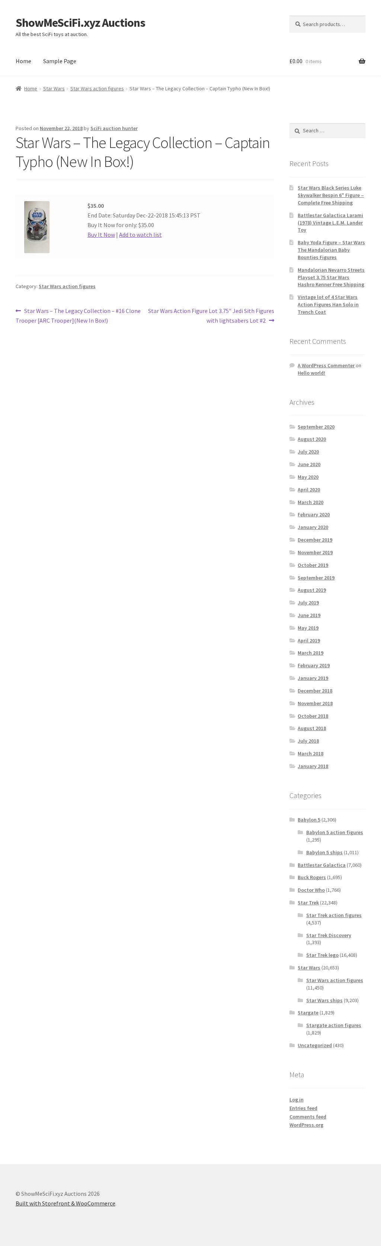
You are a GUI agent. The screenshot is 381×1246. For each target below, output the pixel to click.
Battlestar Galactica (322, 865)
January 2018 (313, 766)
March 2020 (310, 502)
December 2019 (315, 539)
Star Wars (54, 88)
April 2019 (309, 640)
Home (23, 61)
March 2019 (310, 652)
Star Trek (308, 902)
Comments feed (307, 1116)
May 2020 (308, 477)
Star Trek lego (322, 955)
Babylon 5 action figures (334, 832)
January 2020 (313, 527)
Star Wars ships (324, 1000)
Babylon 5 (309, 819)
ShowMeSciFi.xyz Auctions (80, 22)
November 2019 (315, 552)
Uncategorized (315, 1045)
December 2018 (315, 690)
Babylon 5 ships (324, 852)
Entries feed (303, 1108)
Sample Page (59, 61)
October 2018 (313, 716)
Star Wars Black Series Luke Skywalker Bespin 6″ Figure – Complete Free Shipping (331, 195)
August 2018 (312, 728)
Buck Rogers (312, 877)
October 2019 (313, 565)
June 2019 (309, 615)
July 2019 (308, 602)
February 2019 (314, 665)
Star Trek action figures (334, 915)
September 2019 (316, 577)
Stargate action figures (333, 1025)
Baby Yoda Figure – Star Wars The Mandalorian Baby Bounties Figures (331, 250)
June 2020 (309, 464)
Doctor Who (311, 890)
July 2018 (308, 740)
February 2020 (314, 514)
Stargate (308, 1012)
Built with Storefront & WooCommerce (65, 1203)
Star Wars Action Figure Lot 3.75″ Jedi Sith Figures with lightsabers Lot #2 (211, 315)
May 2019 (308, 627)
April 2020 (309, 489)
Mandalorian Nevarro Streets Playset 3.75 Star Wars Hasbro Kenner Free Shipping (331, 277)
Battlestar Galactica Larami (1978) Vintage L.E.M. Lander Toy (330, 222)
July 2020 (308, 451)
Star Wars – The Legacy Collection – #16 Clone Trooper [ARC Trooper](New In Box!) (78, 315)
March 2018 (310, 753)
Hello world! (311, 372)
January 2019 (313, 678)
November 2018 (315, 703)
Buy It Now (101, 234)
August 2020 (312, 439)
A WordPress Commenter (326, 365)
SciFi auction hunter (114, 128)
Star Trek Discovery (328, 935)
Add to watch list (140, 234)
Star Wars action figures (97, 88)
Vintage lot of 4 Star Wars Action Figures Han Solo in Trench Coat (328, 304)
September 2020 (316, 426)
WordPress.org (306, 1124)
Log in (296, 1099)
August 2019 (312, 590)
